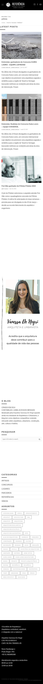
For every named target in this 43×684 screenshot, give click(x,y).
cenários (25, 537)
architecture (18, 517)
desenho (18, 545)
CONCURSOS (6, 67)
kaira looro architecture (25, 557)
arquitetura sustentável (12, 533)
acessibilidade (8, 513)
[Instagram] (34, 4)
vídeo (24, 573)
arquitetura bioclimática (12, 525)
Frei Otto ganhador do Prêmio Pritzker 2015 (19, 186)
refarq (5, 565)
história (17, 553)
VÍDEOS (5, 501)
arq (28, 517)
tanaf (5, 573)
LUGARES (6, 489)
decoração (7, 545)
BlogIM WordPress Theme (19, 679)
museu (5, 561)
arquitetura (18, 521)
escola (14, 549)
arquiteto (6, 521)
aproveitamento (31, 513)
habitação (6, 553)
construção (7, 541)
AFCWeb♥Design (36, 680)
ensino (5, 549)
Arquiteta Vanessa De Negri (23, 413)
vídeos (32, 573)
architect (6, 517)
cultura (28, 541)
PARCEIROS (15, 67)
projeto (14, 561)
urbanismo (14, 573)
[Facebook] (37, 4)
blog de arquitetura (10, 537)
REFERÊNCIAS (8, 497)
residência (27, 565)
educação (35, 545)
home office (28, 553)
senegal (6, 569)
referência (16, 565)
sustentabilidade (19, 569)
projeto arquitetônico (29, 561)
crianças (19, 541)
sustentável (33, 569)
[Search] (39, 439)
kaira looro (7, 557)
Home (3, 22)
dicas (26, 545)
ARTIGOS (5, 188)
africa (19, 513)
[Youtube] (40, 4)
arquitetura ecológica (11, 529)
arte (26, 533)
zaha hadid (21, 577)
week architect (8, 577)
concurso (35, 537)
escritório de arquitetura (30, 549)
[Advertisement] (21, 250)
